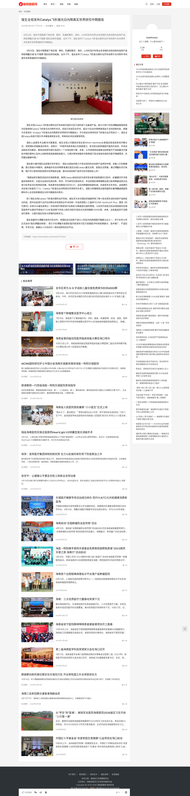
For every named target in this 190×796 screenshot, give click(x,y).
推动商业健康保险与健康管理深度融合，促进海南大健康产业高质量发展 (159, 166)
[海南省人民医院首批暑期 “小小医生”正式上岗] (37, 415)
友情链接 (115, 774)
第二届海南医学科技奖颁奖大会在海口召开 (80, 649)
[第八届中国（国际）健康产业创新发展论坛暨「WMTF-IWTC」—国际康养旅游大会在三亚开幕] (140, 192)
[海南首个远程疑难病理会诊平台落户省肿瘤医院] (37, 582)
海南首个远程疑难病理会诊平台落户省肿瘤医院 (83, 574)
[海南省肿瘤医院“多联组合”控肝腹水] (140, 204)
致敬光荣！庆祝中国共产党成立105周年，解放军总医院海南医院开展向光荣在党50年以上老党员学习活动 (152, 250)
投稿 (76, 4)
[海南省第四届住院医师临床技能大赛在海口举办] (37, 346)
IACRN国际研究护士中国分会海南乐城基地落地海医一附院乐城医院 (60, 363)
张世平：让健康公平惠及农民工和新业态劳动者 (48, 475)
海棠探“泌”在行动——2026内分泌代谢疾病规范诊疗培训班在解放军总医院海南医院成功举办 (152, 426)
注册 (158, 4)
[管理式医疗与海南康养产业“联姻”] (140, 142)
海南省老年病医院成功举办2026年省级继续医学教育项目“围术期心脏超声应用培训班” (152, 354)
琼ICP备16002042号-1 (80, 788)
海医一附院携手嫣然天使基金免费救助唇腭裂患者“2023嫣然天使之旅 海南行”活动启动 (90, 550)
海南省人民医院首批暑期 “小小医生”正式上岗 (82, 407)
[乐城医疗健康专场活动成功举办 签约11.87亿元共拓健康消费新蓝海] (37, 506)
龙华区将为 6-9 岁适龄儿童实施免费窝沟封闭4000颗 (86, 288)
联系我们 (82, 774)
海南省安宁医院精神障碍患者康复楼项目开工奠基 (84, 624)
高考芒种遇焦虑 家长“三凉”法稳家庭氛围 (152, 304)
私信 (158, 56)
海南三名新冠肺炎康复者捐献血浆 (40, 693)
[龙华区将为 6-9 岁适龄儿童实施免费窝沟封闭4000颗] (37, 296)
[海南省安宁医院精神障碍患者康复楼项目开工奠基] (37, 632)
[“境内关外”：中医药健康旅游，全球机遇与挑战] (140, 179)
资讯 (52, 4)
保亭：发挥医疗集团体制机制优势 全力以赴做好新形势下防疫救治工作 (61, 454)
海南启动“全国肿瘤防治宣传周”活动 (76, 523)
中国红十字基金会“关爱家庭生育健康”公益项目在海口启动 (89, 738)
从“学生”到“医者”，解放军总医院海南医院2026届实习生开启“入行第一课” (91, 714)
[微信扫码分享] (35, 792)
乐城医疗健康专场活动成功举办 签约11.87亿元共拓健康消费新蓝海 (91, 499)
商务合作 (93, 774)
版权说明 (104, 774)
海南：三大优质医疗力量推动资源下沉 (78, 599)
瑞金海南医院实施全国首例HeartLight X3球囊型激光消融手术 (57, 432)
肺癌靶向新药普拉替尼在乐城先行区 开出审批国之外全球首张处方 (59, 674)
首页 (45, 4)
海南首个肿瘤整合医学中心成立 (74, 313)
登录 (152, 4)
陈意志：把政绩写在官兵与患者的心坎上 (152, 369)
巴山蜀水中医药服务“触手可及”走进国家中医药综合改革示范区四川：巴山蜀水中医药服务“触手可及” (152, 86)
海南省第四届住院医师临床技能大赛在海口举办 (83, 338)
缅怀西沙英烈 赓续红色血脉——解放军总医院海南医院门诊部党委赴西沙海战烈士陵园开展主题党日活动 (152, 436)
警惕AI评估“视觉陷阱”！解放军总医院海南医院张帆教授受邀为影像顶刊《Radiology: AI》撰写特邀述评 (152, 241)
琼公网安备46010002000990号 (106, 788)
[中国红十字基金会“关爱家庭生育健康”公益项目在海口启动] (37, 746)
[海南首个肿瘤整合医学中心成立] (37, 321)
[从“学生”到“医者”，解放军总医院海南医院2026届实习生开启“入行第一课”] (37, 721)
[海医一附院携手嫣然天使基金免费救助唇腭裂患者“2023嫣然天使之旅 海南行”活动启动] (37, 556)
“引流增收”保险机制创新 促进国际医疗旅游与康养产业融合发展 (159, 154)
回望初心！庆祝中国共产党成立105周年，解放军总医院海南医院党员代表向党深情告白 (152, 260)
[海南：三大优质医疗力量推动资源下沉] (37, 607)
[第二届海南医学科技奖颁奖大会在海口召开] (37, 657)
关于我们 (72, 774)
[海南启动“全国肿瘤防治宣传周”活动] (37, 531)
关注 (147, 56)
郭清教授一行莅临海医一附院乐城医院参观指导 (48, 385)
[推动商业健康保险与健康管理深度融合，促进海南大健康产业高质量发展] (140, 167)
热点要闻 (49, 26)
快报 (61, 4)
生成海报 (28, 792)
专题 (69, 4)
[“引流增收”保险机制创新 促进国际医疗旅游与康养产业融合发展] (140, 155)
